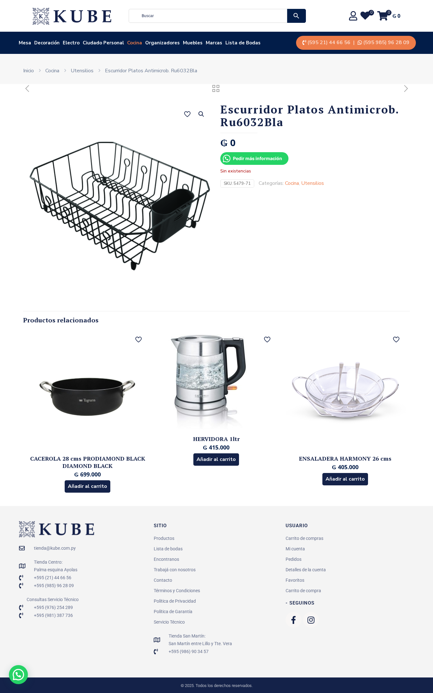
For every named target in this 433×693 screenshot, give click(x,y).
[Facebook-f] (293, 620)
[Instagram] (311, 620)
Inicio (28, 70)
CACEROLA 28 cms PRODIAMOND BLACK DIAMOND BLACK (87, 462)
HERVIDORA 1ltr (216, 439)
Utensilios (82, 70)
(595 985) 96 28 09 (386, 42)
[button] (201, 114)
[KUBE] (72, 16)
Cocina (52, 70)
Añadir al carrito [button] (87, 486)
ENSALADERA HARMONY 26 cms (345, 458)
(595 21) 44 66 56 (329, 42)
